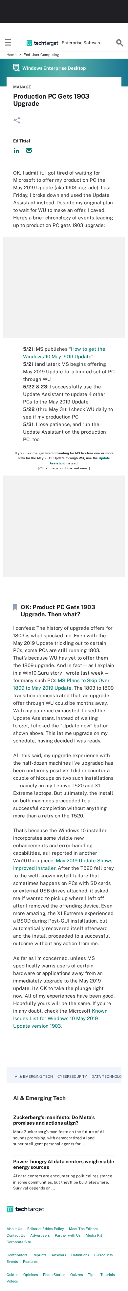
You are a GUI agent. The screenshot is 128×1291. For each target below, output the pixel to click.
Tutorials (107, 1275)
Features (30, 1261)
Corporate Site (19, 1242)
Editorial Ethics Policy (45, 1229)
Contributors (17, 1255)
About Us (14, 1229)
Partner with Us (68, 1235)
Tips (92, 1275)
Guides (12, 1275)
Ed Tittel (21, 141)
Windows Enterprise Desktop (54, 68)
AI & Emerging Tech (34, 1076)
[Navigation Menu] (8, 43)
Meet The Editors (83, 1229)
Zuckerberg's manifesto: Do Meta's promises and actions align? (54, 1120)
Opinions (30, 1275)
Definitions (80, 1255)
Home (11, 55)
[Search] (120, 43)
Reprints (39, 1255)
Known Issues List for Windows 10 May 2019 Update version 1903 (60, 1018)
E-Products (103, 1255)
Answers (59, 1255)
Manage (22, 87)
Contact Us (16, 1235)
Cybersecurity (72, 1076)
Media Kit (94, 1235)
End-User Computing (41, 55)
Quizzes (76, 1275)
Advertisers (40, 1235)
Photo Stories (54, 1275)
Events (12, 1261)
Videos (12, 1281)
